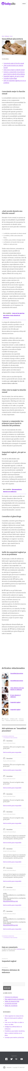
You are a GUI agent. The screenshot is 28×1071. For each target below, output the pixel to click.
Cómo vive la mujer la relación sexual (14, 70)
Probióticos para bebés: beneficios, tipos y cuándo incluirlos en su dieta (15, 1033)
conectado (19, 949)
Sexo (3, 720)
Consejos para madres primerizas (14, 1037)
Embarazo (21, 718)
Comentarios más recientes (10, 737)
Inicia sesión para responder (12, 752)
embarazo (8, 720)
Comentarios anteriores (8, 736)
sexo (17, 720)
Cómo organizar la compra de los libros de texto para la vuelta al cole (14, 1018)
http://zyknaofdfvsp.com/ (10, 901)
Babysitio (6, 718)
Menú (24, 3)
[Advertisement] (14, 21)
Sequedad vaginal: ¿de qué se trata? (14, 76)
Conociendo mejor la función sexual (14, 63)
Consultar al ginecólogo (10, 78)
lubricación (13, 720)
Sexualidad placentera (16, 673)
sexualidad (21, 720)
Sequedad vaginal (15, 702)
